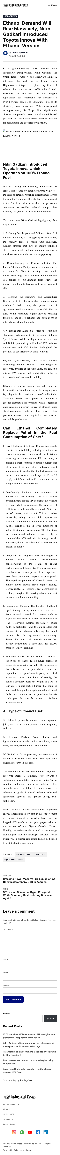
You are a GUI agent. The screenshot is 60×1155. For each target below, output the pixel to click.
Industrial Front (20, 52)
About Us (7, 1109)
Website (6, 985)
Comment (8, 929)
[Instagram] (14, 1132)
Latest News (10, 16)
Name (6, 959)
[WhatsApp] (22, 1132)
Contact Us (8, 1119)
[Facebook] (38, 1132)
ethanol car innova (24, 854)
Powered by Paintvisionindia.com (17, 1150)
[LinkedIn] (46, 1132)
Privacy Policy (9, 1124)
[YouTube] (30, 1132)
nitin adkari (40, 854)
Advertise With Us (11, 1104)
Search (6, 1013)
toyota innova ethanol (13, 859)
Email (6, 972)
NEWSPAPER (8, 1114)
